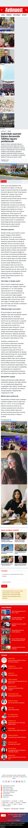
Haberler (3, 131)
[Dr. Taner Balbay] (4, 715)
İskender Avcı (12, 721)
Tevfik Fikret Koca (13, 694)
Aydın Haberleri (6, 801)
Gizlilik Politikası (6, 805)
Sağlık (11, 802)
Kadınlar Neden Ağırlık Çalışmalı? (17, 730)
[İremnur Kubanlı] (4, 701)
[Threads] (22, 781)
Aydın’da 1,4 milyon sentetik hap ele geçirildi (6, 541)
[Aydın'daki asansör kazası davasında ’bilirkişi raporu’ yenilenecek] (14, 171)
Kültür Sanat (5, 802)
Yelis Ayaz (11, 707)
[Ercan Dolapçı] (4, 688)
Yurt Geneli (14, 801)
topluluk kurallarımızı (15, 591)
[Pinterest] (9, 781)
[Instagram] (11, 781)
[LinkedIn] (14, 781)
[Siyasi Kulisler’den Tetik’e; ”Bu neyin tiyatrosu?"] (7, 559)
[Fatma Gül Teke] (4, 743)
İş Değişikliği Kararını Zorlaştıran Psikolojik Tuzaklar (17, 751)
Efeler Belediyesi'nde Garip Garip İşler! (17, 757)
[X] (6, 781)
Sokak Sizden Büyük (13, 709)
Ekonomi (18, 802)
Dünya (3, 804)
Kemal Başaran (12, 679)
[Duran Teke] (4, 660)
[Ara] (26, 10)
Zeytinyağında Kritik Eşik (14, 696)
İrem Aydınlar (12, 748)
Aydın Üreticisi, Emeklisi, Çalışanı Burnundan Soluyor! (17, 661)
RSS (4, 815)
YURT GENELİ (16, 15)
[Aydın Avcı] (4, 674)
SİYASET (24, 15)
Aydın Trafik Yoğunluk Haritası (10, 790)
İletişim (20, 804)
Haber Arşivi (6, 797)
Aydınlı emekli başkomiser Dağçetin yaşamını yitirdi (21, 564)
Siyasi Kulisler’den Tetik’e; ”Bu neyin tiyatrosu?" (7, 564)
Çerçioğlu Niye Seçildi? (14, 744)
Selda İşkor (11, 728)
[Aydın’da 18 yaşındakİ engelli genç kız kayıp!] (21, 536)
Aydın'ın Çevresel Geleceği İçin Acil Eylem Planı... (17, 682)
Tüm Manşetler (6, 793)
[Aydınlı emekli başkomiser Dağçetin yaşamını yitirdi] (21, 559)
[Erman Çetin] (4, 757)
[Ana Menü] (1, 10)
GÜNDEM (8, 15)
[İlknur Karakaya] (4, 736)
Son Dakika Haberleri (8, 795)
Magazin (24, 802)
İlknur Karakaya (13, 735)
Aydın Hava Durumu (7, 787)
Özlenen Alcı (11, 666)
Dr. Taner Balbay (13, 714)
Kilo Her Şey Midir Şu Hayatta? (16, 702)
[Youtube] (17, 781)
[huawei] (22, 809)
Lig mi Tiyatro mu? (13, 716)
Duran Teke (11, 658)
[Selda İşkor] (4, 729)
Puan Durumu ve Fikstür (8, 792)
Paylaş (4, 181)
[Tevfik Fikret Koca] (4, 695)
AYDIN (3, 15)
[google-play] (14, 809)
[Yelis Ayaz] (4, 708)
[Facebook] (3, 781)
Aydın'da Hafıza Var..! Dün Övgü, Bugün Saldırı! (16, 723)
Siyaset (21, 801)
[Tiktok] (19, 781)
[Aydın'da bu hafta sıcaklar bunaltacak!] (7, 547)
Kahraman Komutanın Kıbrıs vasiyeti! (15, 688)
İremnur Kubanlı (13, 701)
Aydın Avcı (11, 673)
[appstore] (7, 809)
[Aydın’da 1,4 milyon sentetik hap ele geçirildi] (7, 536)
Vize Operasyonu (12, 675)
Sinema (9, 804)
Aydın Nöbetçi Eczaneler (9, 786)
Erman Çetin (11, 755)
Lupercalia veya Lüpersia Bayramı (17, 737)
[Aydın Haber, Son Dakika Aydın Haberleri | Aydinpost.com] (14, 10)
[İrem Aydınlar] (4, 750)
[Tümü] (26, 655)
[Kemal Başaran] (4, 681)
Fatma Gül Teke (12, 742)
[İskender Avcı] (4, 722)
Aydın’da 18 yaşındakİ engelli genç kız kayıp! (20, 541)
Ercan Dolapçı (12, 686)
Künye (15, 804)
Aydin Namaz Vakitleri (8, 789)
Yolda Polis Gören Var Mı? (15, 668)
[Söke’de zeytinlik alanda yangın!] (21, 547)
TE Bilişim (17, 820)
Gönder (4, 586)
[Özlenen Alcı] (4, 667)
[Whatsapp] (24, 781)
